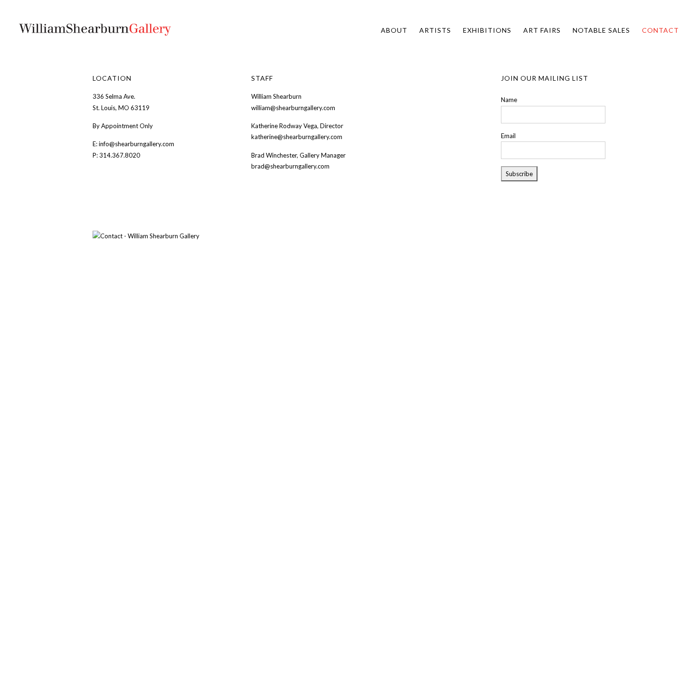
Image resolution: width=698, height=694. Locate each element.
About (394, 30)
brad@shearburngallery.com (290, 166)
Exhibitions (487, 30)
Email (508, 136)
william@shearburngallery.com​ (294, 108)
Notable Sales (601, 30)
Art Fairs (542, 30)
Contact (660, 30)
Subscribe (519, 174)
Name (509, 99)
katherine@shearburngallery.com (297, 137)
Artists (435, 30)
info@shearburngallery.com (136, 144)
